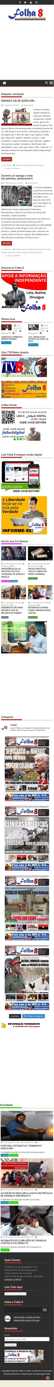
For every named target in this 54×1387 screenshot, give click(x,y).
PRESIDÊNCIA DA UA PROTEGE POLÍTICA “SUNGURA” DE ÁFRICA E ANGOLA (13, 573)
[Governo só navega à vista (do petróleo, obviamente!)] (16, 187)
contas (18, 249)
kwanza (18, 165)
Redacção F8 (28, 105)
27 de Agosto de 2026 (11, 1142)
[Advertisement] (27, 51)
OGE (17, 252)
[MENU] (51, 83)
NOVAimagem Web (41, 1374)
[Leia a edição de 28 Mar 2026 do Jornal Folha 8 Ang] (27, 768)
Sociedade (14, 1155)
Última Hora (6, 343)
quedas (40, 165)
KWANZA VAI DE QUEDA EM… (18, 100)
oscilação (25, 165)
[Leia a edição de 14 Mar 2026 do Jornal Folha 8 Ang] (27, 908)
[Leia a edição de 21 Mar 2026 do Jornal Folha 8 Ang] (27, 838)
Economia (7, 165)
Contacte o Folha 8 (12, 1279)
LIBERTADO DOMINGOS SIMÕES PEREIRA (11, 338)
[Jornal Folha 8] (3, 82)
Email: (7, 1335)
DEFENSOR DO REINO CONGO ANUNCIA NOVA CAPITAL (39, 610)
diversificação (31, 249)
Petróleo (33, 165)
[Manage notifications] (48, 1378)
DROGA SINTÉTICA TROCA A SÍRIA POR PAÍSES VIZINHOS (37, 572)
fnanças (4, 252)
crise (23, 249)
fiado (48, 249)
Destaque (14, 581)
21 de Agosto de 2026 (11, 1237)
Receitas (39, 252)
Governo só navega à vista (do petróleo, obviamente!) (17, 177)
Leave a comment (13, 168)
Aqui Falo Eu (6, 581)
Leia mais (6, 159)
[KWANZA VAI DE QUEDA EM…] (16, 109)
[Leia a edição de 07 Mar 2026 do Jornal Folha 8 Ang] (27, 977)
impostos (11, 252)
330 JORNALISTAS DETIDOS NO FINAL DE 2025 (38, 339)
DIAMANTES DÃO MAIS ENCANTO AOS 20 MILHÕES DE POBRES (12, 610)
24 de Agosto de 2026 (11, 1190)
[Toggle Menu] (45, 1310)
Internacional (33, 578)
